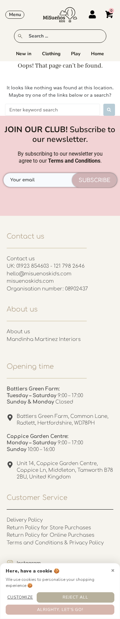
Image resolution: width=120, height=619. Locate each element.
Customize (20, 597)
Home (97, 54)
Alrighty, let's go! (60, 609)
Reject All (75, 597)
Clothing (51, 54)
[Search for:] (52, 110)
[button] (14, 15)
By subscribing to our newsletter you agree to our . (60, 157)
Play (75, 54)
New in (23, 54)
